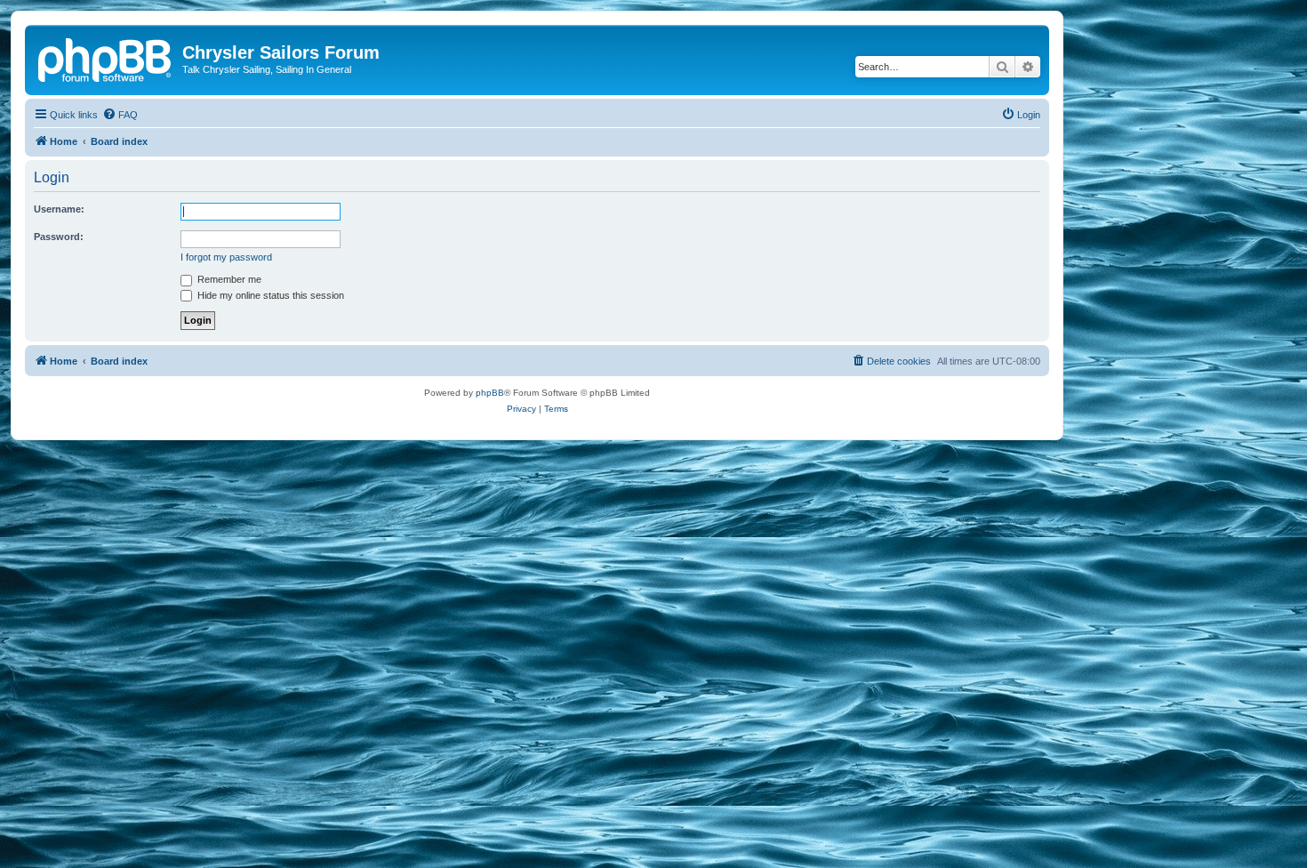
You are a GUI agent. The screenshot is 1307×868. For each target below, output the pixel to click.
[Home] (105, 57)
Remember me (228, 279)
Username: (59, 209)
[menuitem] (120, 114)
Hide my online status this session (269, 295)
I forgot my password (226, 257)
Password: (59, 236)
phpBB (490, 393)
